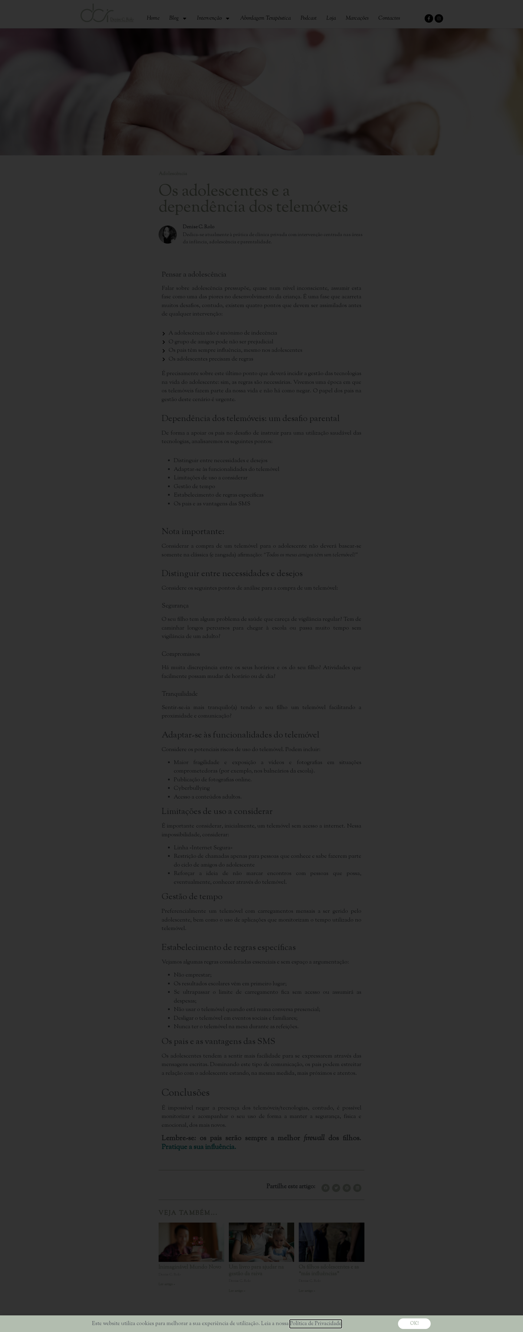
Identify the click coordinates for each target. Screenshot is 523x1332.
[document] (261, 666)
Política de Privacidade (315, 1324)
